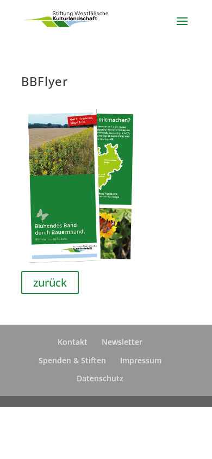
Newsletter (122, 342)
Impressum (140, 360)
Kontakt (73, 342)
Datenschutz (100, 378)
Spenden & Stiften (72, 360)
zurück (50, 282)
